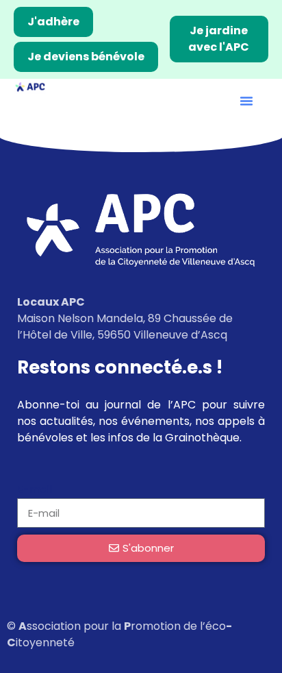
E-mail (34, 490)
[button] (246, 100)
